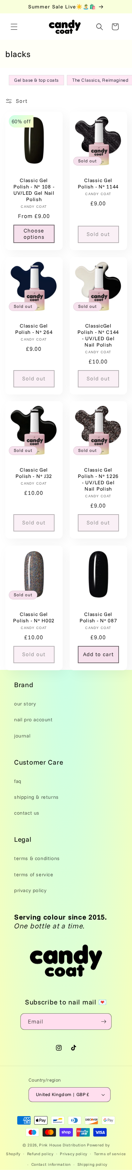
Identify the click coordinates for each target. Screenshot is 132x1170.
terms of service (34, 874)
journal (22, 736)
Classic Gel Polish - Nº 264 (34, 328)
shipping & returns (36, 797)
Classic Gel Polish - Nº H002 (34, 617)
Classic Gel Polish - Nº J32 (33, 473)
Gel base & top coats (36, 80)
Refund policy (40, 1153)
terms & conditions (37, 858)
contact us (26, 813)
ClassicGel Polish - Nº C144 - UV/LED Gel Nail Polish (98, 335)
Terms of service (110, 1153)
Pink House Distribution (63, 1145)
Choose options (34, 233)
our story (25, 704)
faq (17, 781)
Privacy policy (73, 1153)
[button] (14, 27)
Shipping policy (92, 1164)
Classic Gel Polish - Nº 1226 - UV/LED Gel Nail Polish (98, 479)
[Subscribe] (103, 1021)
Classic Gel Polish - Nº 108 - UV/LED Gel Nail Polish (34, 190)
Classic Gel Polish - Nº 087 (98, 617)
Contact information (51, 1164)
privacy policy (30, 890)
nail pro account (33, 719)
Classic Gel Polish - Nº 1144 (98, 183)
